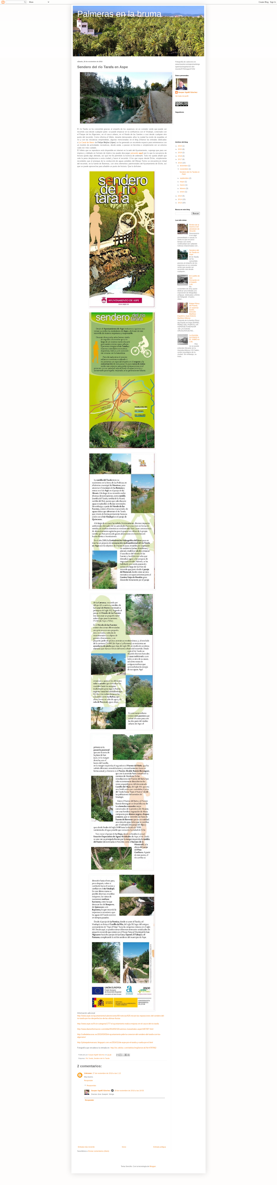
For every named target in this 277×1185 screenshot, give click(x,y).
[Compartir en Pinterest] (128, 1054)
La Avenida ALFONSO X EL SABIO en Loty (194, 338)
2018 (180, 156)
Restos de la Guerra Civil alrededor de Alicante (194, 228)
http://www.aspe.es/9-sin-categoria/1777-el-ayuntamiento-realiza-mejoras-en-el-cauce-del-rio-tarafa (118, 1024)
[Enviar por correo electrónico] (117, 1054)
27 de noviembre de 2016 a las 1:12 (107, 1073)
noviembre (184, 169)
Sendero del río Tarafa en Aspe (194, 252)
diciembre (184, 166)
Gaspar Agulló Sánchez (100, 1091)
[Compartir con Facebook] (125, 1054)
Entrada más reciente (86, 1147)
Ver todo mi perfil (181, 96)
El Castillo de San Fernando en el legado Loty (194, 280)
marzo (182, 185)
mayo (182, 182)
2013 (180, 203)
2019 (180, 153)
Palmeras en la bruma (119, 14)
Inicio (124, 1147)
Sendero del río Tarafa (102, 1058)
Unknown (88, 1073)
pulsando (137, 153)
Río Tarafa (89, 1058)
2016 (180, 163)
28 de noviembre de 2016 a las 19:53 (129, 1091)
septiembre (184, 178)
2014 (180, 199)
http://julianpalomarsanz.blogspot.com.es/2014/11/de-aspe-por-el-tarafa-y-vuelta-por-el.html (115, 1042)
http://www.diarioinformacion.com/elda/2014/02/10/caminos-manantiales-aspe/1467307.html (115, 1029)
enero (182, 192)
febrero (183, 188)
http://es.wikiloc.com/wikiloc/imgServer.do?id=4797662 (133, 1048)
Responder (88, 1081)
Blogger (153, 1166)
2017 (180, 159)
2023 (180, 146)
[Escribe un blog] (120, 1054)
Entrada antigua (159, 1147)
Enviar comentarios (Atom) (98, 1151)
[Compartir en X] (123, 1054)
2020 (180, 149)
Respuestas (91, 1086)
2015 (180, 196)
